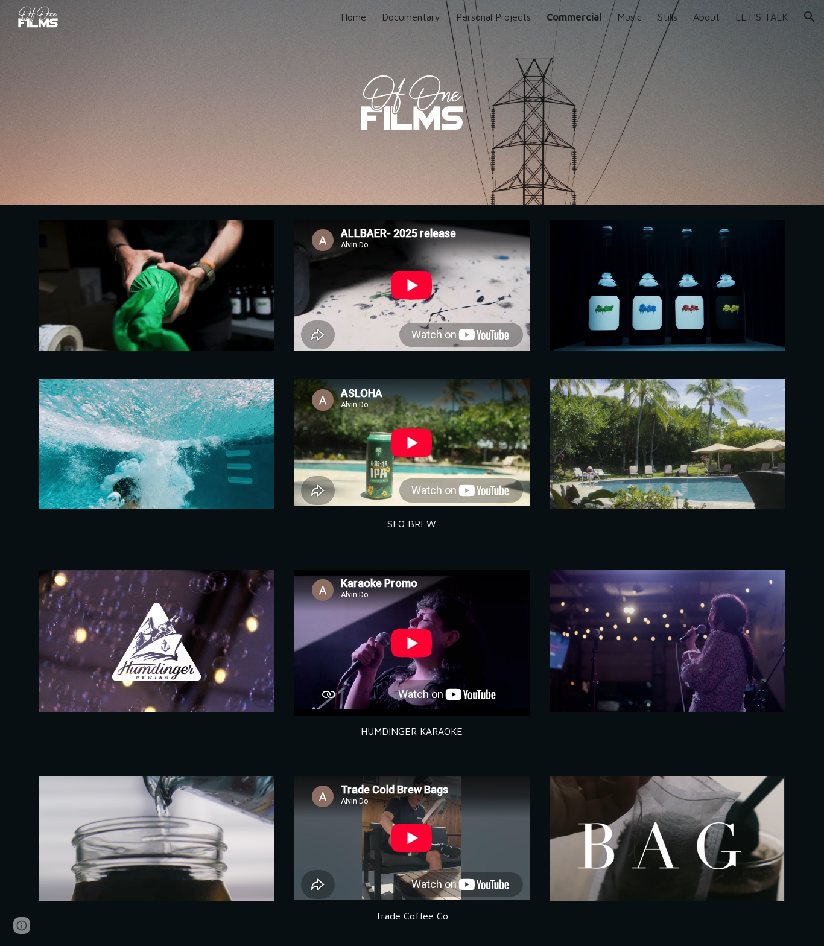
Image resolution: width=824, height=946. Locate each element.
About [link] (706, 16)
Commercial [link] (574, 16)
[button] (809, 16)
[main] (412, 523)
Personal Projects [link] (493, 16)
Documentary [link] (411, 16)
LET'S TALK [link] (761, 16)
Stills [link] (667, 16)
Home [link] (353, 16)
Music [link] (629, 16)
